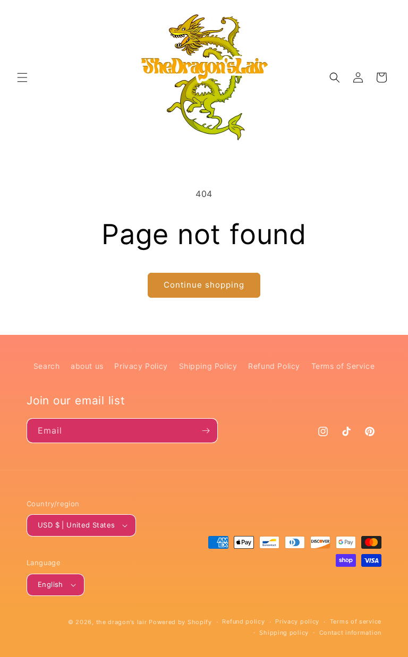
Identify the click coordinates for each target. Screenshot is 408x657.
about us (87, 365)
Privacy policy (297, 621)
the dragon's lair (121, 622)
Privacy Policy (140, 365)
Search (46, 365)
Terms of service (355, 621)
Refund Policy (274, 365)
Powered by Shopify (180, 622)
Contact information (350, 632)
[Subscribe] (205, 430)
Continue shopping (204, 285)
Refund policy (243, 621)
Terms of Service (343, 365)
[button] (22, 77)
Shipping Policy (208, 365)
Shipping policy (284, 632)
